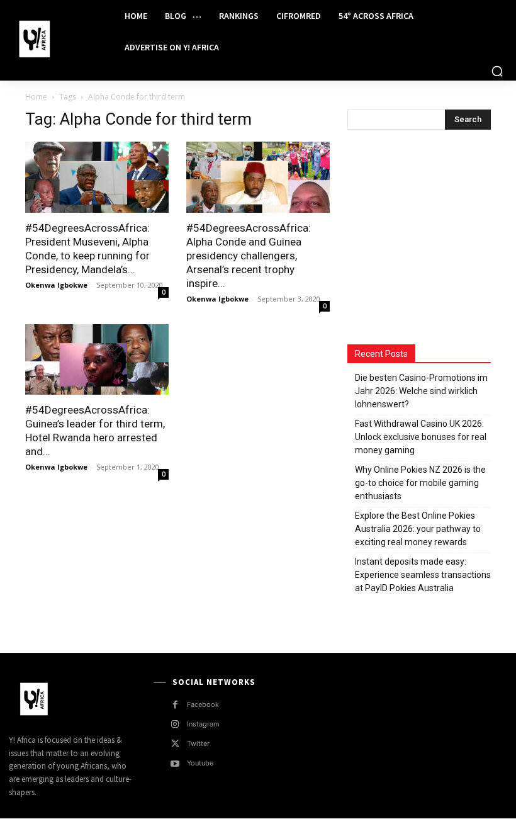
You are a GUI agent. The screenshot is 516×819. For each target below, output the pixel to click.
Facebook (203, 704)
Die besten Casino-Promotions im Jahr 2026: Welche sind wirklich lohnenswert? (421, 391)
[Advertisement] (431, 238)
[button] (497, 71)
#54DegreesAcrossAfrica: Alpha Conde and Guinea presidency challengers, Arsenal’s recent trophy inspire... (248, 256)
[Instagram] (175, 724)
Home (36, 96)
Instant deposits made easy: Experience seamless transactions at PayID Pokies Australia (423, 574)
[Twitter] (175, 744)
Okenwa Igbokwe (56, 285)
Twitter (198, 743)
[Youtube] (175, 764)
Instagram (203, 724)
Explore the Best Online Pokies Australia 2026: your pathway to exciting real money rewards (418, 529)
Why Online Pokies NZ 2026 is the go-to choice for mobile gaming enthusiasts (420, 483)
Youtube (200, 763)
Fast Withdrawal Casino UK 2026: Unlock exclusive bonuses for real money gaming (420, 437)
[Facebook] (175, 705)
